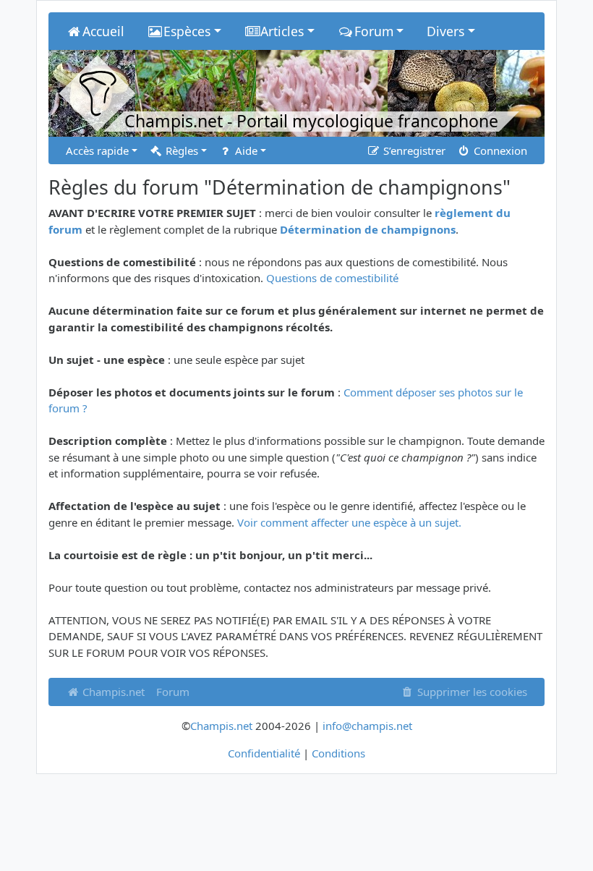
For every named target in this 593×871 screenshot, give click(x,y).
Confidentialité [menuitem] (264, 753)
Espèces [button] (186, 31)
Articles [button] (282, 31)
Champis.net (112, 691)
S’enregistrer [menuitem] (412, 150)
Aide (244, 150)
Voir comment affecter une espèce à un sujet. (349, 522)
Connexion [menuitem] (499, 150)
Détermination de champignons (368, 229)
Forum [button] (373, 31)
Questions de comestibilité (332, 278)
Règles (180, 150)
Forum (172, 691)
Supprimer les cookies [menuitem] (470, 691)
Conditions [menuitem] (338, 753)
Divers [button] (445, 31)
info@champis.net (367, 725)
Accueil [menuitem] (103, 31)
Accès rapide (97, 150)
